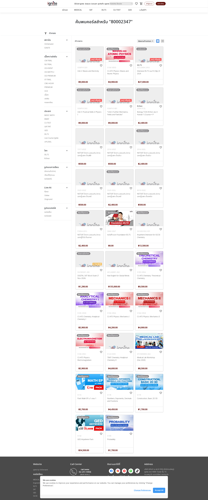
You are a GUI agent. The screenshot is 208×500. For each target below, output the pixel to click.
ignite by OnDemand (40, 470)
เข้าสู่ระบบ (149, 4)
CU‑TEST (117, 10)
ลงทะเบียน (160, 4)
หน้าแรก (65, 10)
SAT (91, 10)
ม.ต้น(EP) (143, 10)
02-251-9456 (85, 471)
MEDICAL (78, 10)
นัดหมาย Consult (91, 4)
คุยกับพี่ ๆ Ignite (103, 4)
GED (130, 10)
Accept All (159, 490)
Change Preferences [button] (142, 490)
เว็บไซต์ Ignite (79, 4)
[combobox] (121, 3)
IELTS (104, 10)
